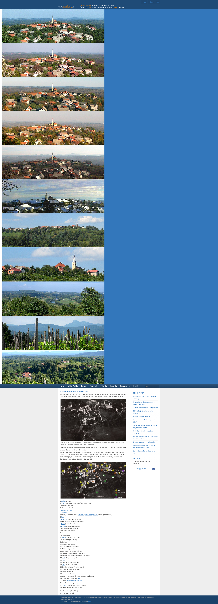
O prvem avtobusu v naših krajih (144, 442)
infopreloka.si (142, 468)
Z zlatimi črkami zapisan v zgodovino (145, 408)
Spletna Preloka (72, 386)
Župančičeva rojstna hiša (74, 580)
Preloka (83, 386)
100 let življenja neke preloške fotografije (143, 412)
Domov (62, 386)
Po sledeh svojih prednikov (142, 416)
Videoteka (113, 386)
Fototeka (104, 386)
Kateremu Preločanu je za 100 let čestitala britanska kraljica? (144, 447)
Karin (63, 558)
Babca (80, 578)
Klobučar (64, 519)
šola (62, 517)
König (63, 524)
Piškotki (151, 2)
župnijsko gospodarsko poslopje (88, 515)
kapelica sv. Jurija (66, 510)
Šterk (62, 503)
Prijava (144, 2)
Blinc (63, 565)
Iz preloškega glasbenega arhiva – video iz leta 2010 (144, 403)
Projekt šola (93, 386)
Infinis (90, 601)
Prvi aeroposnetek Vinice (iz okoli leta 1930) (145, 421)
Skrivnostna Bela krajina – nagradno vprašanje (145, 398)
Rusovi (64, 585)
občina (63, 501)
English (135, 386)
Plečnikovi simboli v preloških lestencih (143, 432)
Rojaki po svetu (125, 386)
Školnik (63, 537)
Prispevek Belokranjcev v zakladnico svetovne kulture (145, 438)
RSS (157, 2)
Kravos (63, 526)
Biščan (64, 560)
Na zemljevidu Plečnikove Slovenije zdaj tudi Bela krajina (145, 427)
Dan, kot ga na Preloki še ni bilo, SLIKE (144, 452)
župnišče (64, 512)
